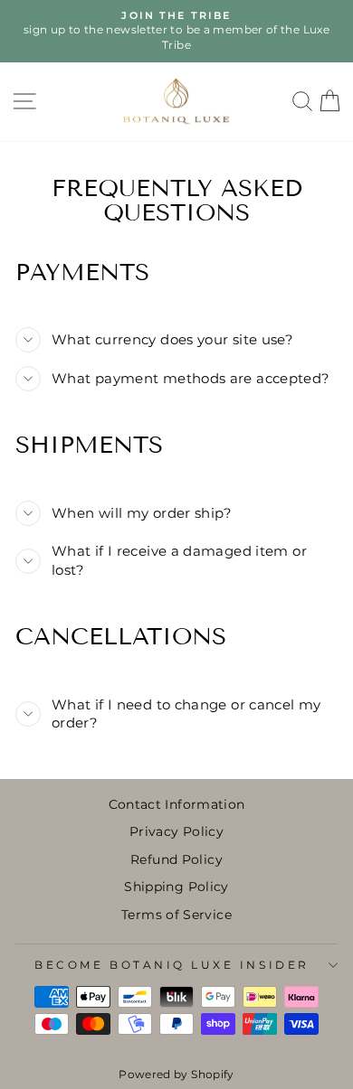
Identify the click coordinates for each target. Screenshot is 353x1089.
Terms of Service (176, 914)
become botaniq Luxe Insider (171, 965)
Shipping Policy (176, 886)
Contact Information (177, 804)
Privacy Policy (176, 831)
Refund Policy (176, 859)
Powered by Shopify (176, 1074)
